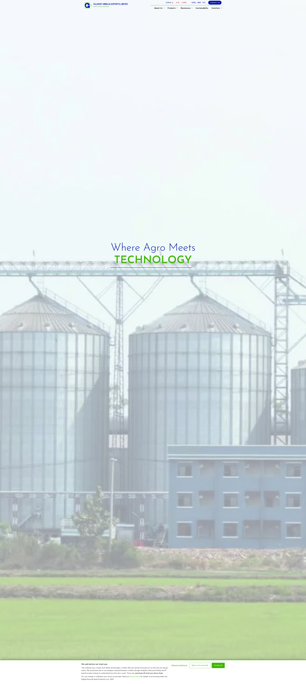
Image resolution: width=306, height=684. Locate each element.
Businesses (186, 8)
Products (172, 8)
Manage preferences (179, 665)
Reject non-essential (200, 665)
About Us (158, 8)
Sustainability (202, 8)
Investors (216, 8)
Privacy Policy (135, 676)
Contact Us (215, 2)
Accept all (218, 665)
